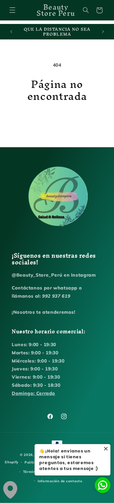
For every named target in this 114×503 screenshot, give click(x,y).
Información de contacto (60, 481)
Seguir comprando (57, 119)
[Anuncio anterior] (11, 31)
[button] (12, 10)
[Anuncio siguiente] (102, 31)
